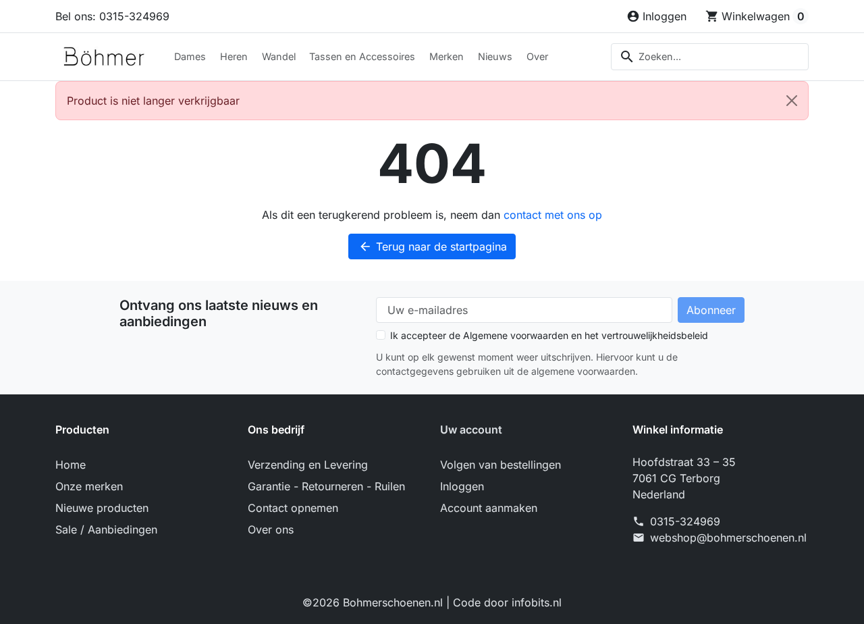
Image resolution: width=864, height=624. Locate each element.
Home (70, 464)
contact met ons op (553, 215)
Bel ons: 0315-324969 (112, 16)
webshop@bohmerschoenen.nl (728, 537)
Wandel (279, 56)
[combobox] (710, 56)
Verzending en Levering (308, 464)
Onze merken (89, 486)
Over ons (271, 529)
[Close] (792, 101)
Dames (190, 56)
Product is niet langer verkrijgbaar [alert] (153, 100)
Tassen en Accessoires (362, 56)
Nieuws (495, 56)
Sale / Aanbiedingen (106, 529)
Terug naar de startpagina (432, 246)
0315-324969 (685, 521)
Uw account (471, 429)
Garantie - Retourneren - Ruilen (326, 486)
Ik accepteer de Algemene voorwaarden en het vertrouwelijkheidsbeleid (549, 335)
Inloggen (462, 486)
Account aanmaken (488, 508)
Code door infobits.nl (507, 602)
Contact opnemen (293, 508)
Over (537, 56)
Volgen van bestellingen (500, 464)
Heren (234, 56)
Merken (446, 56)
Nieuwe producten (101, 508)
